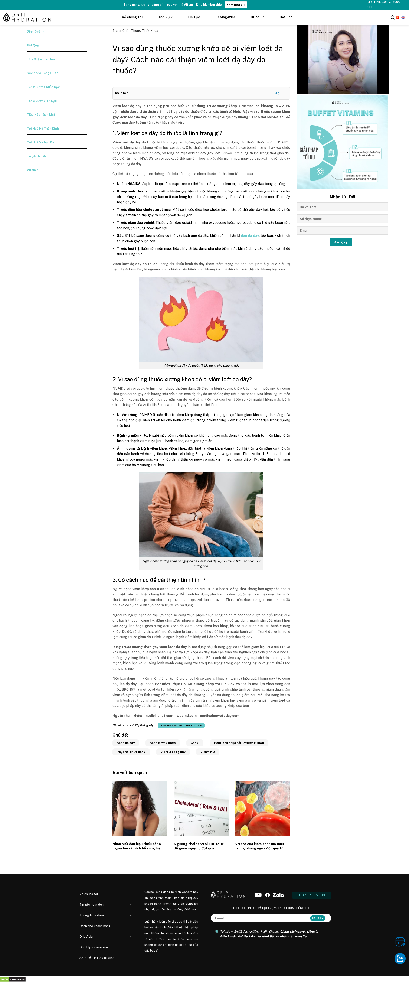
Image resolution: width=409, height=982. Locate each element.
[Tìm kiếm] (393, 17)
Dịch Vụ (163, 17)
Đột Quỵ (33, 45)
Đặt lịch (285, 17)
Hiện (278, 93)
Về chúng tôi (132, 17)
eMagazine (227, 17)
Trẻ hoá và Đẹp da (40, 142)
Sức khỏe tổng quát (42, 73)
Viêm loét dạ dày (173, 752)
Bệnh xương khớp (163, 743)
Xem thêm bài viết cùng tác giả (181, 725)
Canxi (195, 743)
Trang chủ (120, 30)
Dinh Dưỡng (36, 31)
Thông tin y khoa (144, 30)
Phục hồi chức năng (131, 752)
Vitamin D (207, 752)
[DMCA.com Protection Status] (13, 979)
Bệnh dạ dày (126, 743)
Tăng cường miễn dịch (44, 87)
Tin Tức (193, 17)
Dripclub (258, 17)
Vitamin (33, 170)
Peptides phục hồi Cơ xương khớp (239, 743)
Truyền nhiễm (37, 156)
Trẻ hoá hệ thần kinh (43, 128)
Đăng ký (341, 242)
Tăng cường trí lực (42, 101)
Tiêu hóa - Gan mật (41, 114)
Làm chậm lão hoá (41, 59)
